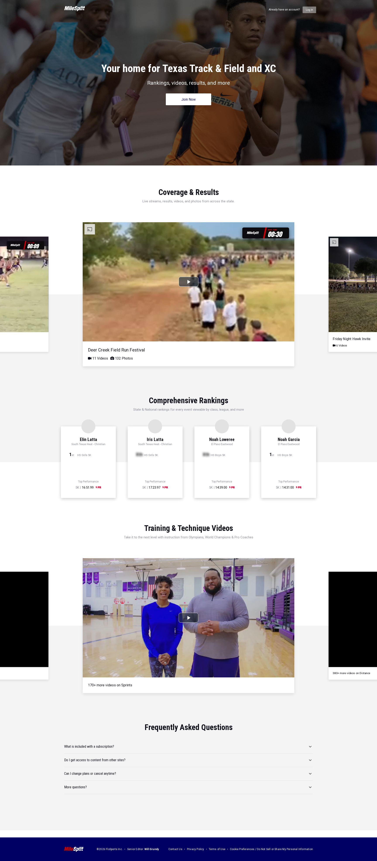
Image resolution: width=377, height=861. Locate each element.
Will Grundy (151, 849)
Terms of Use (217, 849)
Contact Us (175, 849)
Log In (309, 9)
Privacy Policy (195, 849)
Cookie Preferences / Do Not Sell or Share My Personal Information (271, 849)
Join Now (188, 99)
